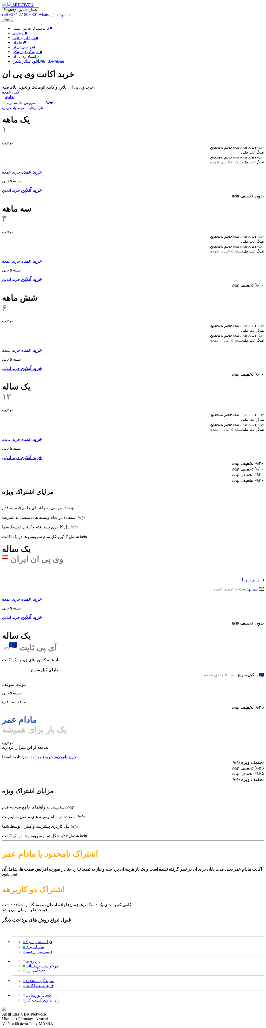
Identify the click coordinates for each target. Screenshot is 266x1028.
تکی (15, 92)
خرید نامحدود (42, 757)
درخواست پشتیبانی (40, 966)
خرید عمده (11, 172)
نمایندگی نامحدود (38, 980)
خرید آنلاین (11, 190)
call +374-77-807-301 (20, 14)
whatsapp (47, 14)
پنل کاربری (33, 946)
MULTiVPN (23, 5)
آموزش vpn (34, 971)
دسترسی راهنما (37, 951)
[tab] (22, 99)
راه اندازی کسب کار (41, 1000)
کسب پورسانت (37, 995)
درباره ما (32, 961)
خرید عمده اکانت (38, 985)
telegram (63, 14)
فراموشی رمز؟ (37, 941)
